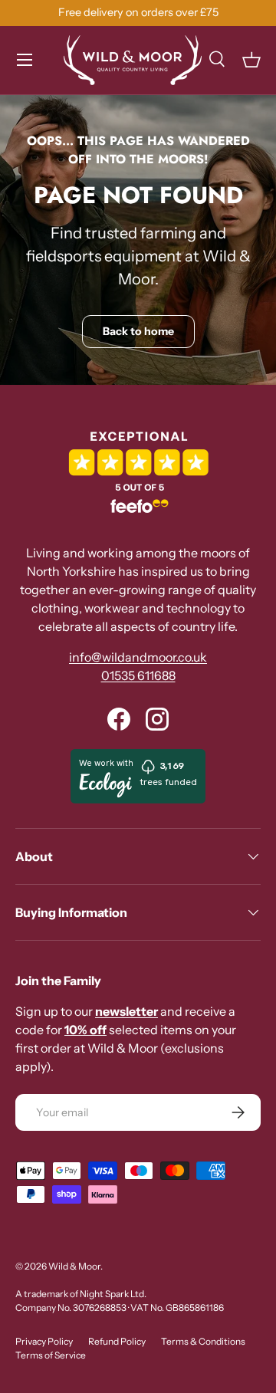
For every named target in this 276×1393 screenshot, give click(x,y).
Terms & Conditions (203, 1341)
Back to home (138, 331)
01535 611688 (138, 675)
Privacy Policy (44, 1341)
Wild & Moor (74, 1266)
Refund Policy (117, 1341)
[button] (251, 60)
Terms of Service (50, 1355)
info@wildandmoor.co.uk (138, 657)
